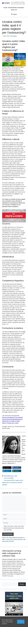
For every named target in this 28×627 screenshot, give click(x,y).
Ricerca (22, 584)
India (15, 476)
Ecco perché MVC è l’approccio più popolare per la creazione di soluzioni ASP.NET (12, 482)
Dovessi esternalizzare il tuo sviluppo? (12, 417)
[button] (7, 467)
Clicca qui (10, 575)
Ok (20, 621)
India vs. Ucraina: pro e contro (10, 423)
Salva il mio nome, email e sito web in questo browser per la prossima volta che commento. (14, 527)
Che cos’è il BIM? (9, 478)
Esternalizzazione (9, 476)
